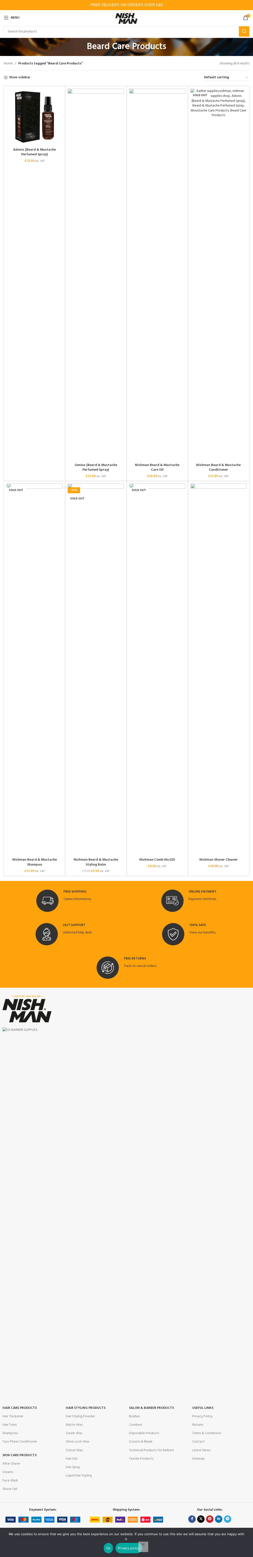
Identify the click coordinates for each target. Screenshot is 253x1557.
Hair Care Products (19, 1408)
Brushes (134, 1416)
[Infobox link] (64, 901)
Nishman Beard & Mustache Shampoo (34, 862)
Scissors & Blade (140, 1442)
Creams (7, 1472)
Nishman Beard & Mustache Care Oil (157, 467)
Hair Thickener (12, 1416)
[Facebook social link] (192, 1519)
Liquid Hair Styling (79, 1475)
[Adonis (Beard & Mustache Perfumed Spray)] (34, 117)
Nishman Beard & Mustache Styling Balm (96, 862)
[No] (143, 1547)
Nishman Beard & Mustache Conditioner (218, 467)
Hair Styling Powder (80, 1416)
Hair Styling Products (85, 1408)
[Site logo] (126, 18)
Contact (198, 1442)
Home (8, 63)
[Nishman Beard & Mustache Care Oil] (157, 274)
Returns (197, 1425)
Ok (108, 1548)
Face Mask (10, 1480)
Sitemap (198, 1459)
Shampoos (10, 1433)
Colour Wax (74, 1450)
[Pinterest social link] (209, 1519)
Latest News (201, 1450)
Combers (135, 1425)
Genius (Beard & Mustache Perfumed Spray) (96, 467)
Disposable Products (144, 1433)
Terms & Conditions (206, 1433)
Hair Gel (71, 1459)
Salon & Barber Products (151, 1408)
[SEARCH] (244, 31)
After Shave (11, 1464)
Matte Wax (74, 1425)
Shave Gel (9, 1489)
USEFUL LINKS (202, 1408)
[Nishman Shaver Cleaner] (218, 669)
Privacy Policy (202, 1416)
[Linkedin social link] (218, 1519)
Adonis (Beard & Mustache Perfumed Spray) (34, 152)
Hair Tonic (9, 1425)
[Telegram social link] (227, 1519)
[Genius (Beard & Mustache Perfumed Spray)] (96, 274)
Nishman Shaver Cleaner (218, 860)
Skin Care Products (19, 1455)
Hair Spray (73, 1467)
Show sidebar (20, 78)
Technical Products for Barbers (151, 1450)
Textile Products (141, 1459)
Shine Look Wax (77, 1442)
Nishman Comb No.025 (157, 860)
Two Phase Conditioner (19, 1442)
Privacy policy (129, 1548)
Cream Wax (74, 1433)
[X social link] (201, 1519)
